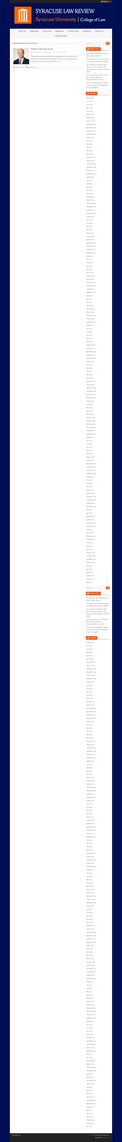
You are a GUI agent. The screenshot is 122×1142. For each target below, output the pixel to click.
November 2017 (91, 427)
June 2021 (89, 295)
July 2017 (89, 440)
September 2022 (91, 253)
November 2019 (91, 351)
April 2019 (89, 374)
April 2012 (89, 569)
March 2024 (89, 193)
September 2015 (91, 506)
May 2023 (89, 226)
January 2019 (90, 384)
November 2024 (91, 167)
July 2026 (89, 101)
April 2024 (89, 190)
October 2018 (90, 394)
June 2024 (89, 183)
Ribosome (92, 1135)
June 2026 (89, 104)
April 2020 (89, 338)
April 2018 (89, 411)
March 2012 (89, 572)
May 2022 (89, 266)
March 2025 (89, 154)
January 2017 (90, 460)
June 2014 (89, 529)
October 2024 (90, 170)
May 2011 (89, 582)
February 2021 (90, 309)
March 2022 (89, 272)
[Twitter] (102, 1)
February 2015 (90, 516)
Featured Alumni (61, 36)
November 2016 (91, 467)
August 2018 (90, 401)
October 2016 (90, 470)
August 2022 (90, 256)
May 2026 (89, 108)
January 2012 (90, 579)
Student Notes (73, 31)
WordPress (105, 1137)
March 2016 (89, 490)
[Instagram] (107, 1)
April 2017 (89, 450)
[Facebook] (103, 1)
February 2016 (90, 493)
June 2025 (89, 144)
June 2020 (89, 332)
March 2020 (89, 342)
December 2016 (91, 463)
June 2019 (89, 368)
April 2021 (89, 302)
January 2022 (90, 279)
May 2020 (89, 335)
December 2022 (91, 243)
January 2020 (90, 348)
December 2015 (91, 496)
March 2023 (89, 233)
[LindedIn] (105, 1)
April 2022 (89, 269)
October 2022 (90, 249)
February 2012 (90, 575)
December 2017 (91, 424)
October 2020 (90, 318)
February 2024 (90, 197)
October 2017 (90, 430)
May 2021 (89, 299)
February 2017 (90, 457)
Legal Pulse (47, 31)
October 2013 (90, 539)
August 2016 (90, 477)
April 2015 (89, 513)
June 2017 (89, 444)
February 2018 (90, 417)
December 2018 (91, 388)
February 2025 (90, 157)
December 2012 (91, 556)
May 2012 (89, 566)
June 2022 (89, 262)
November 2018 (91, 391)
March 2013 (89, 549)
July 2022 (89, 259)
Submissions (34, 31)
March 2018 (89, 414)
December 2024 (91, 164)
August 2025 (90, 137)
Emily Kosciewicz (32, 43)
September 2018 (91, 398)
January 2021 (90, 312)
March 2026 (89, 114)
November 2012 (91, 559)
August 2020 (90, 325)
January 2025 (90, 160)
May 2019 (89, 371)
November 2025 (91, 127)
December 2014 (91, 523)
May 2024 (89, 187)
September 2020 (91, 322)
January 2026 (90, 121)
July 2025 (89, 141)
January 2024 (90, 200)
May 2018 (89, 407)
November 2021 (91, 285)
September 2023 (91, 213)
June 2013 (89, 542)
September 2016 (91, 473)
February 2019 (90, 381)
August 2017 (90, 437)
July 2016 (89, 480)
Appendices (87, 31)
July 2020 (89, 328)
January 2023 (90, 239)
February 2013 (90, 552)
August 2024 (90, 177)
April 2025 (89, 150)
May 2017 (89, 447)
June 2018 (89, 404)
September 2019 (91, 358)
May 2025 (89, 147)
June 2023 (89, 223)
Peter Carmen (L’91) (42, 48)
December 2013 (91, 536)
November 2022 (91, 246)
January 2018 (90, 421)
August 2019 (90, 361)
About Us (22, 31)
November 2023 (91, 206)
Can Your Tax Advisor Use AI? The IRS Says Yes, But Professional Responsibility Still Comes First (97, 77)
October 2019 (90, 355)
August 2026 (90, 98)
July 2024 (89, 180)
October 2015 (90, 503)
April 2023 (89, 230)
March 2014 (89, 533)
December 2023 (91, 203)
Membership (59, 31)
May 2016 (89, 486)
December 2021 (91, 282)
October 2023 (90, 210)
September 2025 (91, 134)
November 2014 (91, 526)
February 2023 (90, 236)
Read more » (57, 61)
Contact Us (99, 31)
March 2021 (89, 305)
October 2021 (90, 289)
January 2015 (90, 519)
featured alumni (31, 67)
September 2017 (91, 434)
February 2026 (90, 117)
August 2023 (90, 216)
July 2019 (89, 365)
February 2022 (90, 276)
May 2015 (89, 510)
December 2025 (91, 124)
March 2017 (89, 453)
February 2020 (90, 345)
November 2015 (91, 500)
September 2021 (91, 292)
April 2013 (89, 546)
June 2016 (89, 483)
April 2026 (89, 111)
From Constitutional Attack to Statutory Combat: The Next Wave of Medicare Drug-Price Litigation (97, 85)
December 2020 (91, 315)
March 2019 (89, 378)
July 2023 (89, 220)
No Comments (61, 52)
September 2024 (91, 174)
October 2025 (90, 131)
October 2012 (90, 562)
